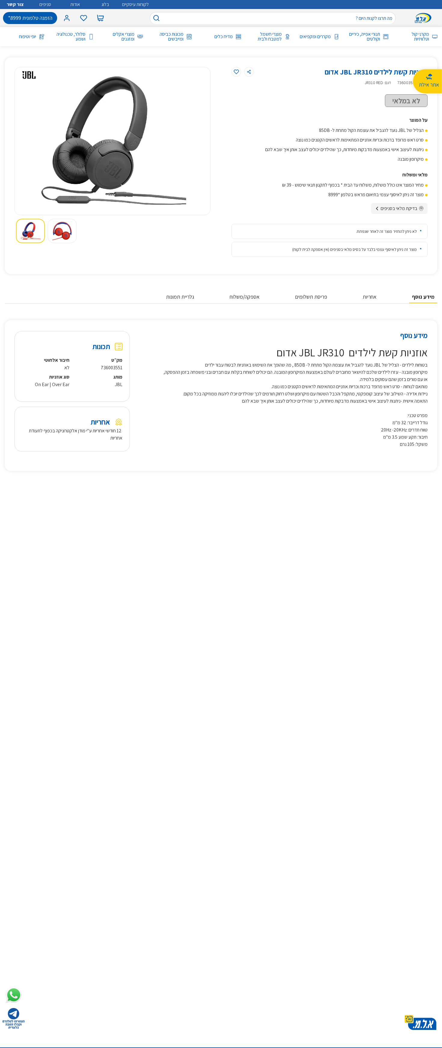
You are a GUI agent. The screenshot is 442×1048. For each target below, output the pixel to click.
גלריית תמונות (180, 296)
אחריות (369, 296)
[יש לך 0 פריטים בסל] (100, 18)
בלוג (105, 4)
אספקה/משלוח (244, 296)
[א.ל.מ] (424, 18)
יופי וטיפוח (27, 36)
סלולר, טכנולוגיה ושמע (71, 36)
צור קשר (15, 4)
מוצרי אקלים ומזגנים (123, 36)
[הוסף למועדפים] (236, 72)
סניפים (45, 4)
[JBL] (28, 75)
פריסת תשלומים (311, 296)
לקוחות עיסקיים (135, 4)
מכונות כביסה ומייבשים (171, 36)
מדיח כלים (223, 36)
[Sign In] (67, 18)
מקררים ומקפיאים (315, 36)
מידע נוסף (423, 296)
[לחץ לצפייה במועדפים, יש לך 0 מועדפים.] (83, 18)
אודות (75, 4)
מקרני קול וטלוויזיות (420, 36)
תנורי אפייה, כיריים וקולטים (364, 36)
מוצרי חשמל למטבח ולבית (270, 36)
